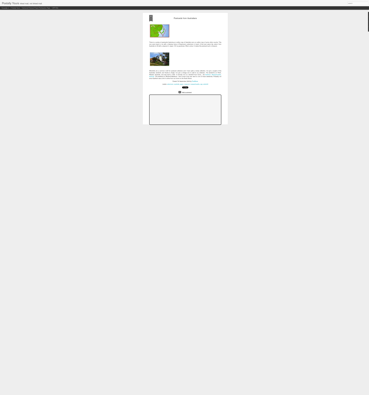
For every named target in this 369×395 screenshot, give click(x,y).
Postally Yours (15, 8)
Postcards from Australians (185, 18)
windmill (205, 84)
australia (176, 84)
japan (181, 84)
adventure (170, 84)
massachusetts (194, 84)
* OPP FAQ (54, 8)
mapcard (187, 84)
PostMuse (195, 81)
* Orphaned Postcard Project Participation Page (35, 8)
